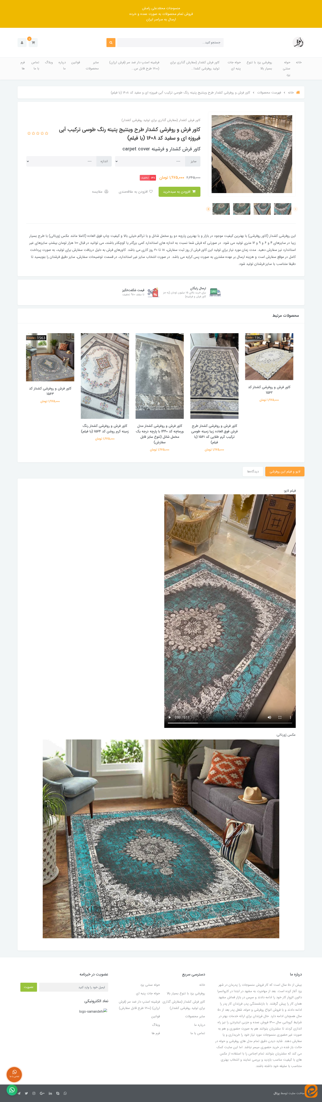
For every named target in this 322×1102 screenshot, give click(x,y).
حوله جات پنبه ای (234, 65)
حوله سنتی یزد (286, 68)
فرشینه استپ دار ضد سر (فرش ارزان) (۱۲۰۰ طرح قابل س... (134, 65)
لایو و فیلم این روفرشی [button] (285, 471)
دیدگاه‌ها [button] (253, 471)
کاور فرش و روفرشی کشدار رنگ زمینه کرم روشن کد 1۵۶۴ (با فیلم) (106, 428)
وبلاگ (49, 62)
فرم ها (23, 65)
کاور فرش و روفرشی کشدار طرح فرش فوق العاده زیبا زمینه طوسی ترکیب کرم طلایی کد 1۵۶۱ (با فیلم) (216, 434)
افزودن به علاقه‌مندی (134, 191)
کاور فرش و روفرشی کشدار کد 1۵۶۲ (270, 389)
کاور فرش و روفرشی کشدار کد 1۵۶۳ (51, 391)
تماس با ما (35, 65)
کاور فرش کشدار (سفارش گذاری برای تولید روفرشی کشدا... (194, 65)
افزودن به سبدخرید (177, 191)
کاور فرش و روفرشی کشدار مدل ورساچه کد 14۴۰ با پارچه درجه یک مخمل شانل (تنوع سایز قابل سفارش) (161, 434)
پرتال (277, 1093)
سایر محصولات (92, 65)
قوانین (75, 62)
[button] (33, 42)
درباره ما (62, 65)
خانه (299, 62)
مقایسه (97, 191)
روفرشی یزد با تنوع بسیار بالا (259, 65)
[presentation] (295, 209)
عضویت (29, 987)
